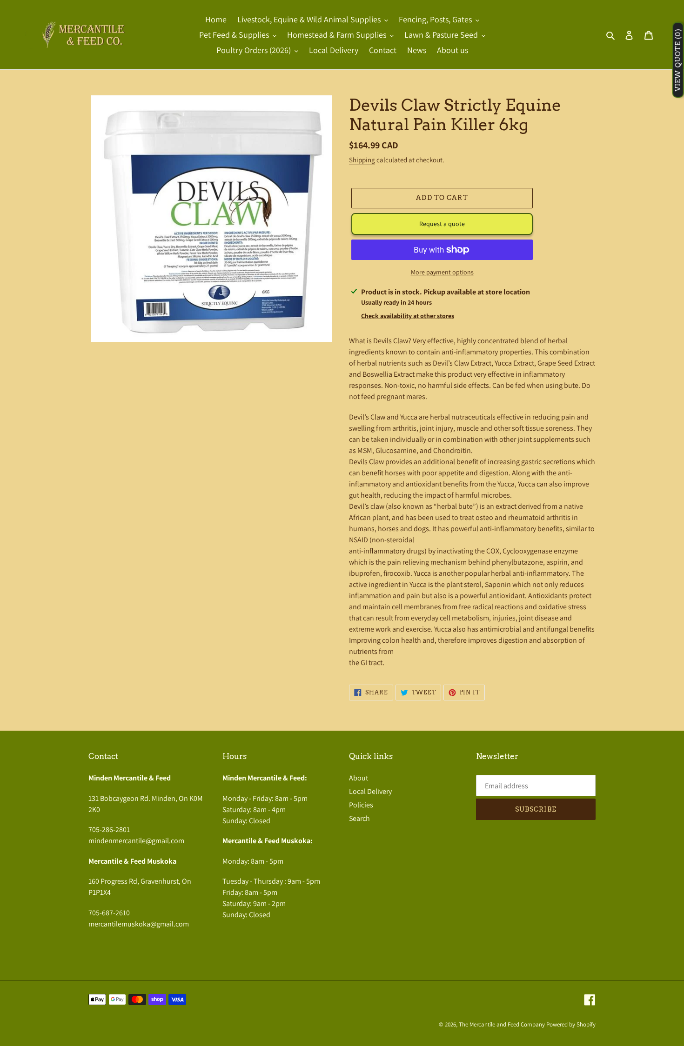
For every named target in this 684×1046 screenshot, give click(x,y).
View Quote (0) (678, 60)
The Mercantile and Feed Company (502, 1024)
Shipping (362, 159)
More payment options (442, 272)
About (358, 778)
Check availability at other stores (407, 316)
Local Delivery (370, 791)
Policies (361, 805)
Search (359, 818)
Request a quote (442, 224)
